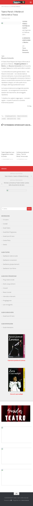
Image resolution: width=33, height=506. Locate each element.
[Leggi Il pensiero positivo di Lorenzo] (16, 357)
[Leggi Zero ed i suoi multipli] (16, 391)
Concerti (5, 288)
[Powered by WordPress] (11, 500)
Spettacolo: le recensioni (10, 260)
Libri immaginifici (8, 305)
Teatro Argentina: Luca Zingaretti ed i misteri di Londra (7, 154)
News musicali (7, 292)
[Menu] (30, 2)
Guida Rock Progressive (9, 232)
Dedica (5, 244)
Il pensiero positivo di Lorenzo (16, 360)
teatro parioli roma (11, 118)
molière (4, 118)
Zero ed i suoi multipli (16, 394)
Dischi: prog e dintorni (9, 284)
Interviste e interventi (9, 296)
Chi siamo (6, 219)
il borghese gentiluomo (10, 116)
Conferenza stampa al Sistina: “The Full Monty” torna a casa (22, 154)
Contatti (5, 224)
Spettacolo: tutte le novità (10, 256)
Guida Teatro (6, 228)
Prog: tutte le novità (8, 280)
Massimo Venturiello (22, 116)
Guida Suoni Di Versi (8, 236)
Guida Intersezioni (8, 327)
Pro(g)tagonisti (7, 300)
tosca (19, 118)
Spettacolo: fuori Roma (9, 268)
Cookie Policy (6, 240)
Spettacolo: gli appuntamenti (10, 6)
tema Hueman (25, 500)
